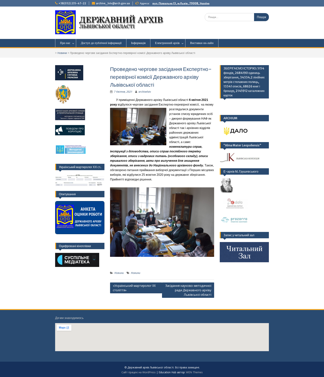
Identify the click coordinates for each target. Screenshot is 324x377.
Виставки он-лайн (202, 43)
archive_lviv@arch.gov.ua (113, 3)
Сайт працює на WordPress (139, 372)
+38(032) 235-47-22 (72, 3)
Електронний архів (167, 43)
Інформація (138, 43)
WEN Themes (194, 372)
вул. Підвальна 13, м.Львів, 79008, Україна (180, 3)
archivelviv (145, 91)
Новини (62, 53)
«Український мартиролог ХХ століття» (134, 288)
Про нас (65, 43)
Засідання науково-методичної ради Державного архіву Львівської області (188, 290)
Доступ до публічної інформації (101, 43)
